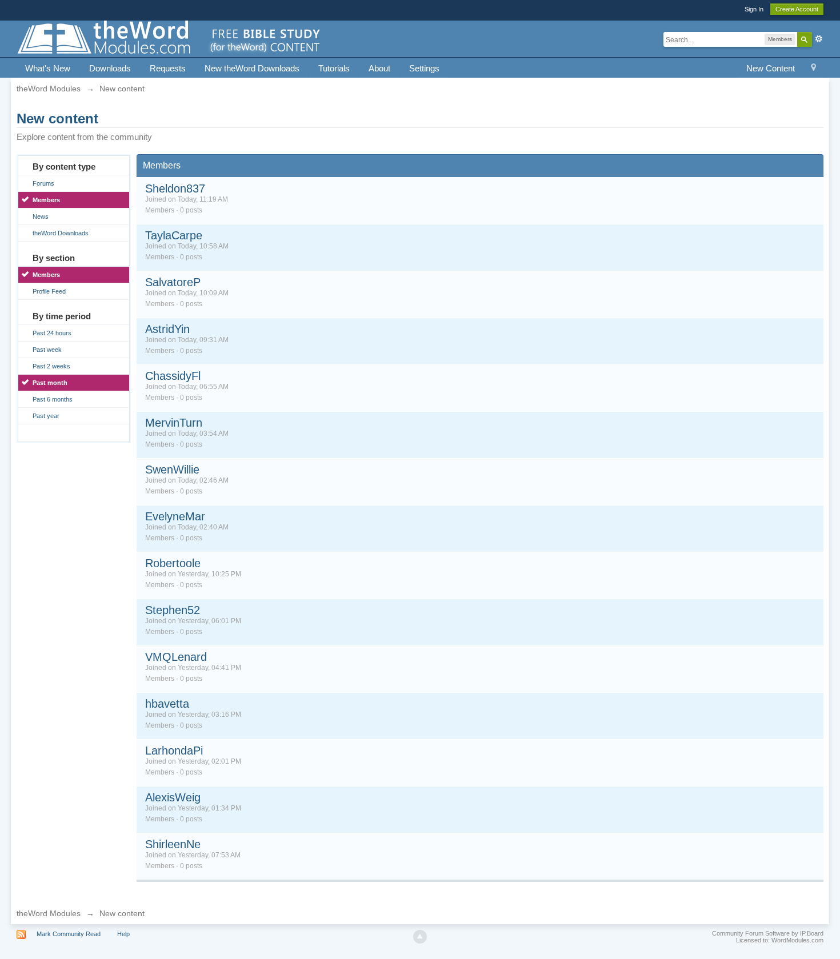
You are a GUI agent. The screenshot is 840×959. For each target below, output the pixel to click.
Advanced (818, 38)
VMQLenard (176, 657)
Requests (168, 68)
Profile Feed (49, 291)
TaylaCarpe (173, 235)
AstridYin (167, 329)
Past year (46, 415)
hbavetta (167, 703)
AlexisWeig (173, 797)
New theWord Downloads (252, 68)
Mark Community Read (69, 933)
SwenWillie (172, 469)
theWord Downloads (61, 233)
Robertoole (173, 563)
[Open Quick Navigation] (813, 69)
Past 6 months (53, 399)
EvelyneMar (175, 516)
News (41, 216)
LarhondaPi (174, 750)
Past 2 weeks (51, 366)
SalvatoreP (173, 282)
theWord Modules (49, 913)
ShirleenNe (173, 844)
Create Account (796, 9)
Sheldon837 (175, 188)
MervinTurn (173, 422)
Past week (47, 349)
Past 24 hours (52, 333)
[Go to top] (420, 937)
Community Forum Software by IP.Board (767, 933)
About (379, 68)
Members (46, 199)
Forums (43, 183)
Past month (50, 382)
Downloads (110, 68)
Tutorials (334, 68)
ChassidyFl (173, 376)
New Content (770, 68)
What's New (47, 68)
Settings (424, 68)
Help (123, 933)
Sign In (754, 9)
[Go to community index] (170, 38)
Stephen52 (172, 610)
